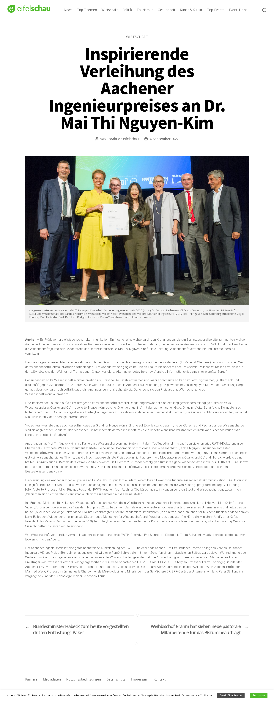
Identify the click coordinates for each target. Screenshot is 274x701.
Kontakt (160, 679)
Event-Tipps (238, 10)
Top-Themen (87, 10)
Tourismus (145, 10)
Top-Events (215, 10)
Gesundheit (166, 10)
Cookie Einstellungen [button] (231, 695)
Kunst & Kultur (191, 10)
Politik (127, 10)
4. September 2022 (164, 139)
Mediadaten (52, 679)
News (68, 10)
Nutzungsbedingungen (83, 679)
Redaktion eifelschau (122, 139)
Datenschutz (115, 679)
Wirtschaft (109, 10)
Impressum (139, 679)
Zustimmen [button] (259, 695)
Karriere (31, 679)
